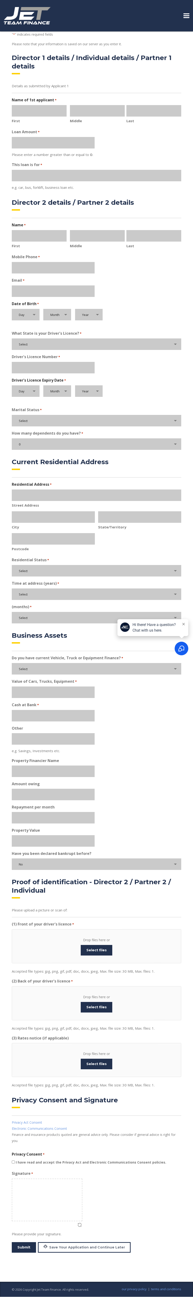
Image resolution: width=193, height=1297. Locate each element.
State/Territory (112, 527)
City (15, 527)
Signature (22, 1173)
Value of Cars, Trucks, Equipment (44, 681)
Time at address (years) (35, 583)
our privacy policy (134, 1289)
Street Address (25, 505)
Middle (76, 120)
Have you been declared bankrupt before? (51, 853)
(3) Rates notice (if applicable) (40, 1038)
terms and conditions (166, 1289)
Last (130, 120)
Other (17, 728)
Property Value (26, 830)
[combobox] (26, 314)
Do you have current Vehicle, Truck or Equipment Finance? (67, 657)
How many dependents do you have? (47, 433)
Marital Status (27, 409)
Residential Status (30, 559)
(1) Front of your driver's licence (43, 924)
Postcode (20, 548)
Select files (96, 950)
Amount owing (26, 783)
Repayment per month (33, 807)
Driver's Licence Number (36, 356)
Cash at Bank (25, 704)
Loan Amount (26, 131)
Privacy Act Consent (27, 1122)
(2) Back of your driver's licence (42, 981)
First (16, 120)
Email (18, 280)
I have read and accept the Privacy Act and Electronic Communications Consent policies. (91, 1162)
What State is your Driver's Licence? (46, 333)
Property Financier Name (35, 760)
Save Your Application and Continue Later (86, 1247)
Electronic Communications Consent (39, 1128)
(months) (22, 606)
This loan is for (27, 164)
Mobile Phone (26, 256)
